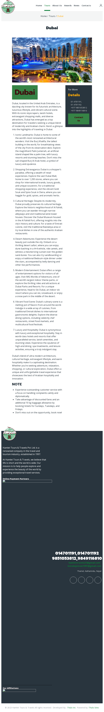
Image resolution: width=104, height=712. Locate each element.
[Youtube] (89, 580)
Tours (52, 16)
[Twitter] (98, 580)
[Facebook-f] (73, 580)
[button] (78, 119)
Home (44, 16)
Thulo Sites (94, 707)
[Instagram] (81, 580)
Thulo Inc (71, 707)
